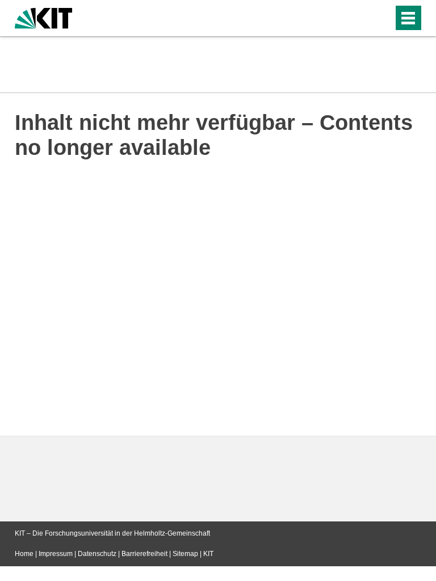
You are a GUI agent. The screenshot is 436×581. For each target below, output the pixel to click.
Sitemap (185, 554)
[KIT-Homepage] (43, 17)
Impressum (56, 554)
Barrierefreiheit (144, 554)
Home (24, 554)
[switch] (362, 18)
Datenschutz (97, 554)
